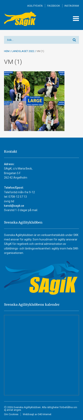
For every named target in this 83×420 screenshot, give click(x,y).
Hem (6, 51)
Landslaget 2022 (23, 51)
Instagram (71, 5)
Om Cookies (11, 414)
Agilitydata (35, 5)
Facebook (53, 5)
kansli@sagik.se (14, 205)
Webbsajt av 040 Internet (37, 414)
